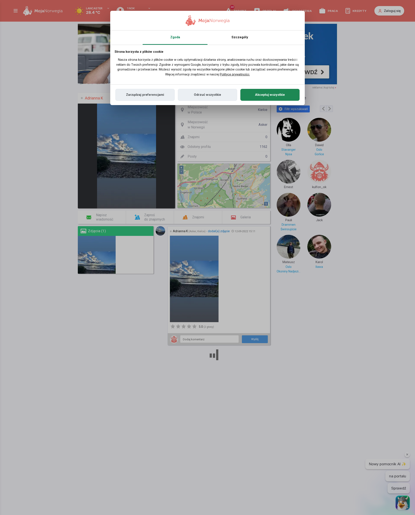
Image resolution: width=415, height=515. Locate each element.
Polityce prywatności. (235, 74)
